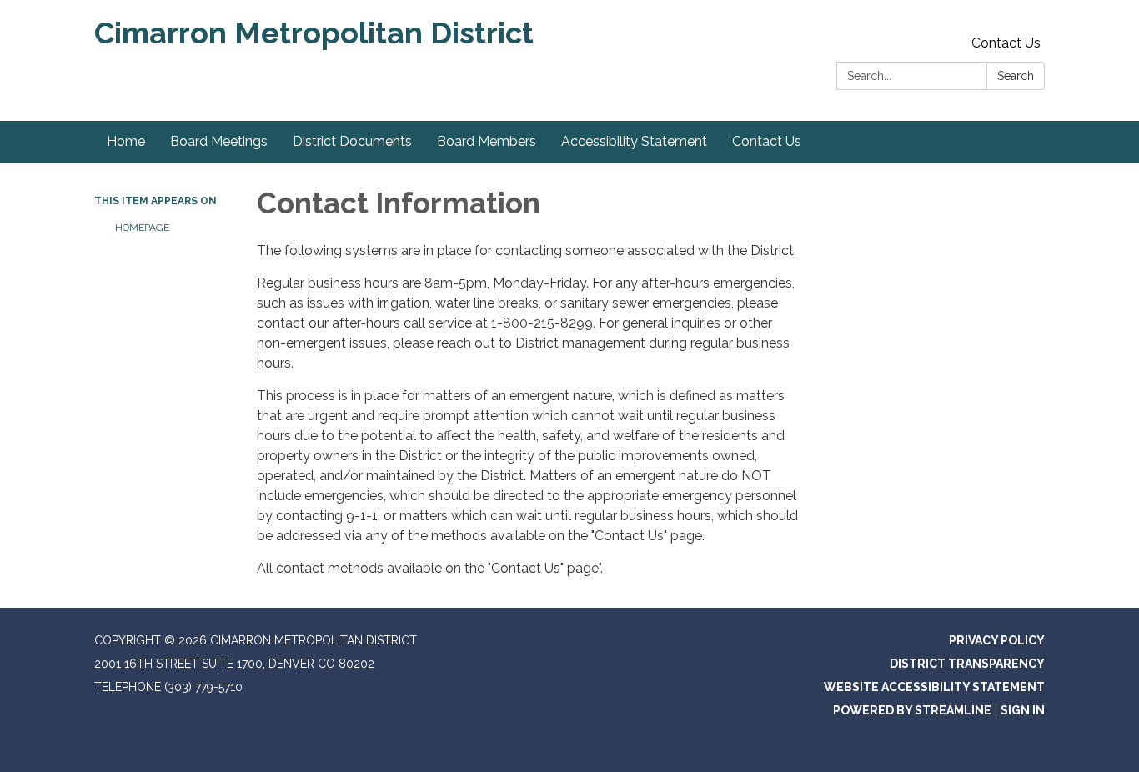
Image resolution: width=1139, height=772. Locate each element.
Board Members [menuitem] (486, 141)
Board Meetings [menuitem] (219, 141)
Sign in (1023, 710)
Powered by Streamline (912, 710)
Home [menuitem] (126, 141)
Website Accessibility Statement (934, 687)
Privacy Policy (997, 640)
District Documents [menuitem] (352, 141)
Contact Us (1006, 43)
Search (1015, 76)
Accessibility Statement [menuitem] (634, 141)
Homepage (142, 227)
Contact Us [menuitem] (766, 141)
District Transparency (967, 663)
